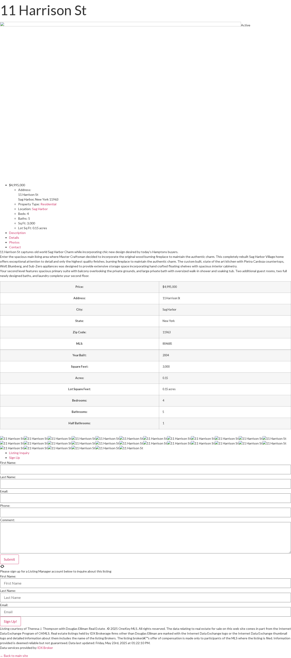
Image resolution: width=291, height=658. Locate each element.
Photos (14, 242)
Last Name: (8, 477)
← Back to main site (14, 656)
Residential (48, 204)
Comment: (7, 520)
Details (14, 237)
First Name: (8, 462)
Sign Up (14, 458)
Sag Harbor (40, 209)
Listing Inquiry (19, 453)
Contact (15, 247)
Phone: (5, 505)
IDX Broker (45, 648)
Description (17, 233)
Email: (4, 491)
